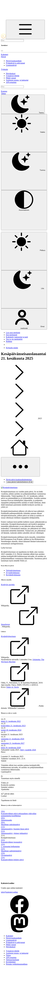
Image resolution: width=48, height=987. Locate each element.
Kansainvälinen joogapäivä (11, 842)
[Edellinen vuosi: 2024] (19, 418)
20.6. (3, 818)
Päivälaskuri (10, 73)
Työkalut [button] (4, 69)
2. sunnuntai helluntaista (10, 846)
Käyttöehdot (11, 962)
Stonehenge (5, 624)
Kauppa (4, 91)
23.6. (3, 853)
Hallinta (9, 341)
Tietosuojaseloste (12, 960)
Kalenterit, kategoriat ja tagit (17, 337)
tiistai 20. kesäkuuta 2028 (11, 748)
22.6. (3, 844)
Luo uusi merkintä (13, 333)
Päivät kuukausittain (14, 61)
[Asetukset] (25, 29)
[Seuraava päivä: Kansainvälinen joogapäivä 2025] (19, 400)
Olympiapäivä (6, 855)
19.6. (3, 811)
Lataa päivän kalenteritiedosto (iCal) (19, 482)
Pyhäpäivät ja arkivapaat (15, 63)
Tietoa (3, 93)
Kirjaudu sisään (12, 348)
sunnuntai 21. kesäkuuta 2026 (12, 739)
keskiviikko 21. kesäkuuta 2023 (13, 726)
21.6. (3, 827)
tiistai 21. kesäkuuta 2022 (11, 721)
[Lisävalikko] (20, 467)
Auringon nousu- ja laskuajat (17, 80)
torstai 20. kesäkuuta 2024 (11, 730)
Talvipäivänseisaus (13, 570)
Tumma (42, 170)
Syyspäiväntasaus (13, 573)
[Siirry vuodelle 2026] (19, 456)
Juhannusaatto (6, 820)
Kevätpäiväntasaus (13, 575)
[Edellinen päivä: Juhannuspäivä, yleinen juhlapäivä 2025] (19, 381)
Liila (42, 288)
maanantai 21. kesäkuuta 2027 (12, 743)
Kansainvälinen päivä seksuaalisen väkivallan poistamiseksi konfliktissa (18, 814)
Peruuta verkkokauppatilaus (16, 964)
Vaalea (42, 132)
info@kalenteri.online (9, 892)
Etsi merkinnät (11, 335)
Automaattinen (24, 210)
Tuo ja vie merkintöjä (14, 339)
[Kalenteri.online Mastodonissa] (19, 932)
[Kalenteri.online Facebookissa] (19, 913)
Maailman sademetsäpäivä (11, 851)
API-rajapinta (11, 82)
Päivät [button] (3, 57)
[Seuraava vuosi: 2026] (19, 437)
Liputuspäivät (11, 65)
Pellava (42, 250)
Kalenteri (4, 54)
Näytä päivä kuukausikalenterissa (19, 479)
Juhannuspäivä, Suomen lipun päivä (15, 829)
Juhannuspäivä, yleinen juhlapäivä (14, 833)
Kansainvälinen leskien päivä (12, 860)
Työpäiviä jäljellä (12, 76)
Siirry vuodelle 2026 (28, 750)
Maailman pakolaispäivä (10, 824)
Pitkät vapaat (11, 78)
